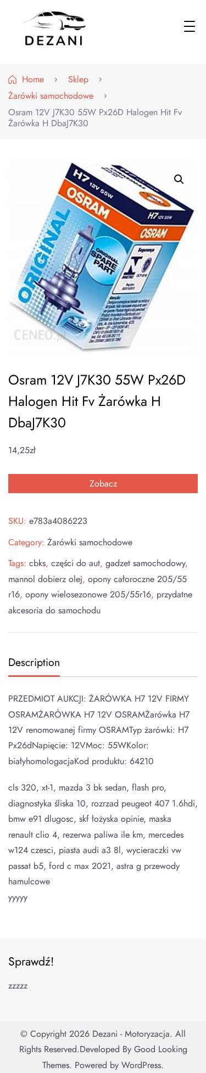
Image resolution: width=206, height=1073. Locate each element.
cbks (37, 563)
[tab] (32, 663)
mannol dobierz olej (45, 579)
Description (34, 662)
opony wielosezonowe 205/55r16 (88, 594)
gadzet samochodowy (145, 563)
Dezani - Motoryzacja (131, 1033)
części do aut (75, 563)
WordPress (141, 1065)
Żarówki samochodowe (89, 542)
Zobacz (103, 483)
